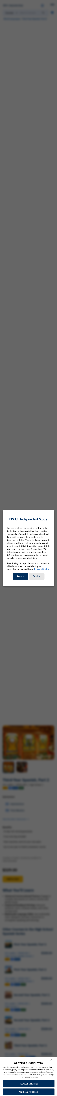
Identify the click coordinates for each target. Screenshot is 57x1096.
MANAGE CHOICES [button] (28, 1083)
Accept (20, 576)
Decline (36, 576)
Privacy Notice (41, 569)
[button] (51, 1060)
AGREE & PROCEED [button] (28, 1091)
